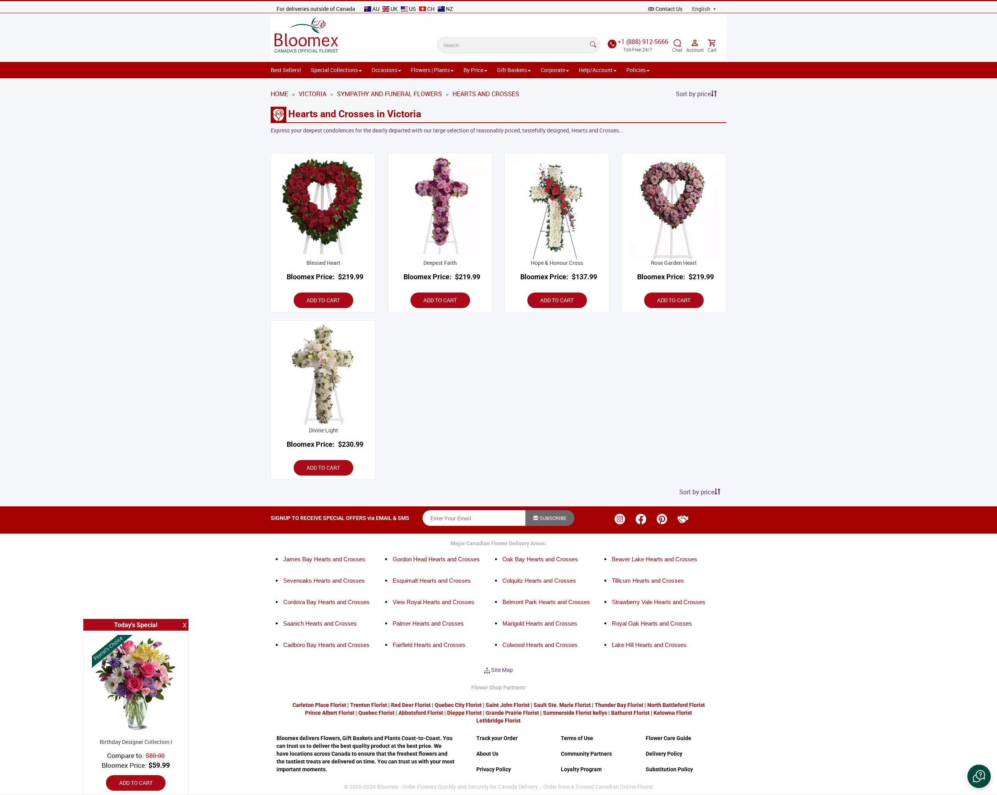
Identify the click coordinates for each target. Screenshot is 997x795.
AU (375, 8)
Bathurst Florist (630, 713)
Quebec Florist (376, 713)
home (279, 94)
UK (394, 8)
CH (431, 8)
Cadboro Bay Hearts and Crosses (326, 645)
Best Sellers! (286, 70)
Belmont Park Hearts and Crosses (546, 602)
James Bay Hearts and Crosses (324, 559)
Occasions (384, 70)
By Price (473, 70)
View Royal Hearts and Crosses (433, 602)
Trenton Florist (368, 705)
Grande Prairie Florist (512, 713)
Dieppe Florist (464, 713)
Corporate (553, 70)
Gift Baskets (512, 70)
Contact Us (668, 8)
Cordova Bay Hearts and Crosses (326, 602)
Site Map (502, 669)
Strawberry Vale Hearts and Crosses (658, 602)
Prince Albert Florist (329, 713)
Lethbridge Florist (498, 720)
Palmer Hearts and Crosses (428, 623)
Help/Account (596, 70)
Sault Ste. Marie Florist (562, 705)
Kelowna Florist (673, 713)
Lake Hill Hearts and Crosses (649, 645)
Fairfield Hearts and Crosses (429, 645)
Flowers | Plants (430, 70)
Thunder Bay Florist (619, 705)
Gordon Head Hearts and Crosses (436, 559)
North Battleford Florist (676, 705)
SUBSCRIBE (552, 518)
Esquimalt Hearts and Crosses (432, 580)
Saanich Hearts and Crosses (320, 623)
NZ (449, 8)
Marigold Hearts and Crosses (539, 623)
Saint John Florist (508, 705)
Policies (636, 70)
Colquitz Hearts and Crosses (539, 580)
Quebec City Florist (458, 705)
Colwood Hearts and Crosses (540, 645)
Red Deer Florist (411, 705)
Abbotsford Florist (420, 713)
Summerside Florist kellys (575, 713)
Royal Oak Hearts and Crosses (652, 623)
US (412, 8)
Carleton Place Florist (319, 705)
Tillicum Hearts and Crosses (648, 580)
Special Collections (334, 70)
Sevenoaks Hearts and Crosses (324, 580)
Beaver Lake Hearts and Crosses (654, 559)
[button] (979, 776)
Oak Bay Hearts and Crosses (540, 559)
